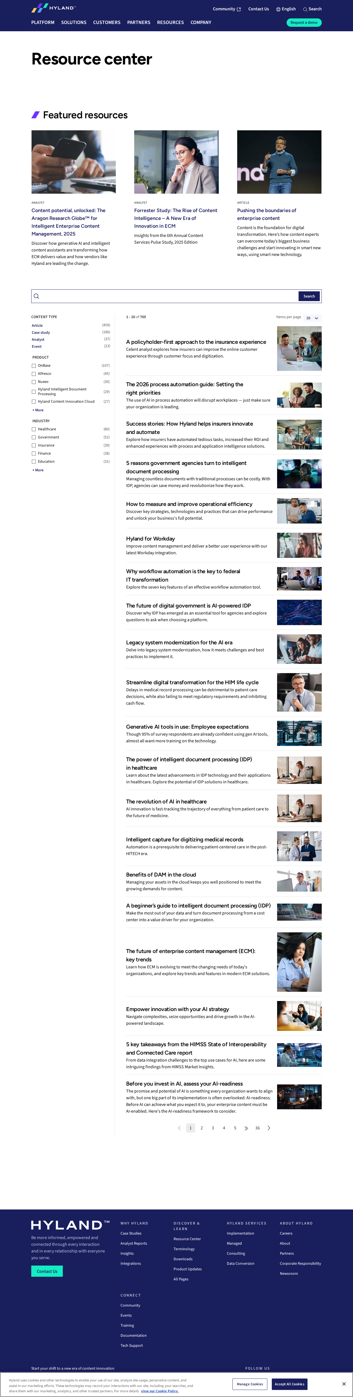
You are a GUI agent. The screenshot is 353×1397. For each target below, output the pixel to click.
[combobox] (176, 296)
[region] (176, 1384)
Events (126, 1315)
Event (37, 346)
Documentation (134, 1335)
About (285, 1243)
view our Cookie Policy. (160, 1391)
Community (130, 1305)
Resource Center (187, 1239)
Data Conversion (240, 1263)
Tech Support (132, 1345)
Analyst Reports (134, 1243)
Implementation (240, 1233)
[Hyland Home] (53, 9)
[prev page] (179, 1128)
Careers (286, 1233)
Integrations (131, 1263)
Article (37, 325)
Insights (127, 1253)
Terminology (184, 1249)
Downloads (183, 1259)
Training (127, 1325)
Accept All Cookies (289, 1383)
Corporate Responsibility (300, 1263)
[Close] (344, 1384)
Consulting (236, 1253)
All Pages (181, 1279)
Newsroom (289, 1273)
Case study (41, 332)
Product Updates (188, 1269)
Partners (287, 1253)
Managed (234, 1243)
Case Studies (131, 1233)
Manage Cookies (250, 1383)
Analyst (38, 339)
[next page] (246, 1128)
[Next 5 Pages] (246, 1128)
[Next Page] (268, 1128)
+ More (38, 410)
